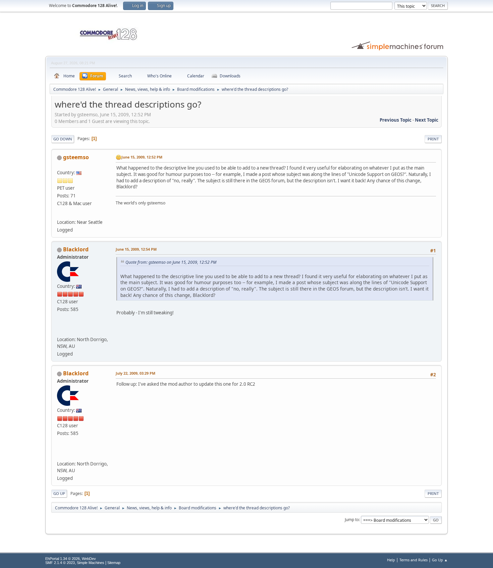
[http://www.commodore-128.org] (61, 330)
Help (391, 559)
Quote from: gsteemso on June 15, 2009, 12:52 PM (170, 262)
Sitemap (113, 563)
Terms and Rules (413, 559)
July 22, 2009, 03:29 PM (135, 373)
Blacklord (76, 249)
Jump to (352, 519)
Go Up (59, 493)
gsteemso (76, 157)
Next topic (426, 120)
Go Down (62, 138)
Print (433, 138)
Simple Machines (90, 563)
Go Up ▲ (440, 559)
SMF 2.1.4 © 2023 (60, 563)
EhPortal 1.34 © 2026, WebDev (70, 559)
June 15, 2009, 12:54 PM (136, 249)
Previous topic (396, 120)
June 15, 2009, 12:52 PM (141, 157)
